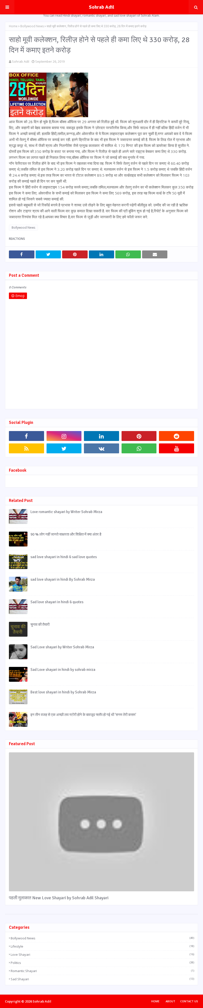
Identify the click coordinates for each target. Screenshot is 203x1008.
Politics (102, 962)
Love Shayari (102, 954)
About (170, 1001)
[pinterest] (139, 436)
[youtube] (176, 448)
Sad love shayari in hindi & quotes (56, 602)
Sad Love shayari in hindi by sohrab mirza (62, 669)
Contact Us (189, 1001)
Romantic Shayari (102, 971)
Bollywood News (32, 26)
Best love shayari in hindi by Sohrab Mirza (63, 692)
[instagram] (64, 436)
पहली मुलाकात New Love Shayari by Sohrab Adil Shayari (58, 897)
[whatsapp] (139, 448)
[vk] (101, 448)
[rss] (26, 448)
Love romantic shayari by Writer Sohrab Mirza (66, 512)
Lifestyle (102, 946)
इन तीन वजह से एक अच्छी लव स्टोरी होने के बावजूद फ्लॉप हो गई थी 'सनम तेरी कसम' (83, 714)
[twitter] (64, 448)
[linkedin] (101, 436)
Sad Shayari (102, 979)
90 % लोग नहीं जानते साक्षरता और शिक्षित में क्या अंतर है (65, 534)
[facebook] (26, 436)
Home (13, 26)
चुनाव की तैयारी (40, 624)
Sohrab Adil (101, 7)
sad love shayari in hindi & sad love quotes (63, 557)
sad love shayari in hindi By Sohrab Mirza (62, 579)
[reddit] (176, 436)
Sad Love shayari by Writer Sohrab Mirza (62, 647)
